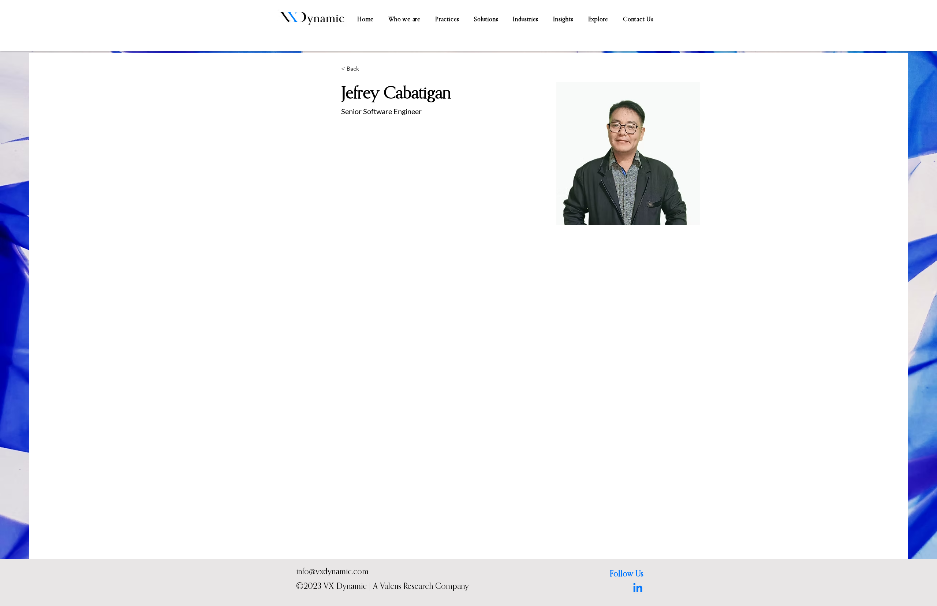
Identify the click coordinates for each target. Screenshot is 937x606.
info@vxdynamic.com (332, 571)
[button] (447, 19)
